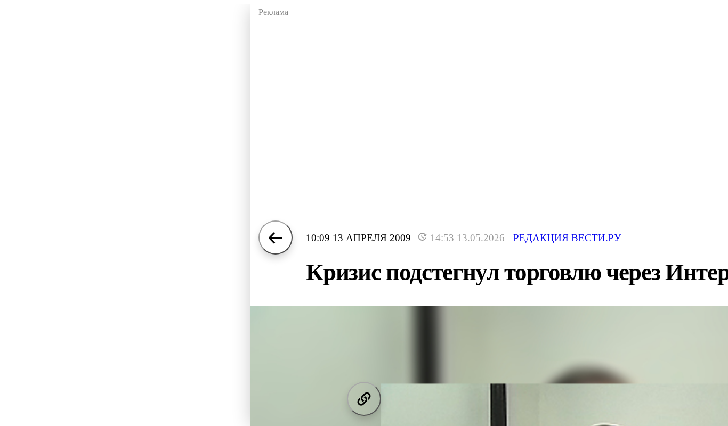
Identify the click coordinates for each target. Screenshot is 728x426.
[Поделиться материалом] (364, 399)
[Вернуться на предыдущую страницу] (275, 237)
